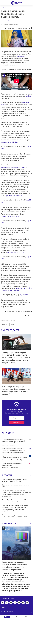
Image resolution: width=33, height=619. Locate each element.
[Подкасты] (27, 602)
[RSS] (23, 602)
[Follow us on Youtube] (11, 602)
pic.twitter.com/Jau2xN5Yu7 (10, 290)
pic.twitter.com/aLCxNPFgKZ (16, 252)
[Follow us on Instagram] (15, 602)
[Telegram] (16, 617)
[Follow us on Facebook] (2, 602)
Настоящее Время (6, 21)
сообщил (28, 96)
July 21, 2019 (23, 295)
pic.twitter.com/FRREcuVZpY (15, 195)
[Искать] (26, 617)
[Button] (9, 28)
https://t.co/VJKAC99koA (24, 288)
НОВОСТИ (7, 475)
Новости (4, 8)
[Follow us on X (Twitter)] (6, 602)
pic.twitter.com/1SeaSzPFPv (10, 216)
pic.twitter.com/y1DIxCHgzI (9, 142)
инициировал (21, 56)
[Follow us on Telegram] (19, 602)
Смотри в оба (9, 523)
